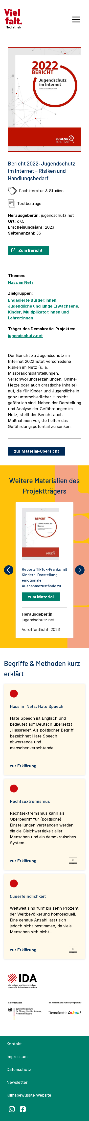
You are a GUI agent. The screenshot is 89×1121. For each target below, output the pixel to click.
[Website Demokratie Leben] (64, 1011)
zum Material (41, 596)
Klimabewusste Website (28, 1095)
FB (23, 1109)
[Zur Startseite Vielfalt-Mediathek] (13, 18)
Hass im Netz (21, 282)
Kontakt (14, 1043)
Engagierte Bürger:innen (32, 300)
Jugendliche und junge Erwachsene (43, 306)
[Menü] (76, 21)
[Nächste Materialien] (80, 570)
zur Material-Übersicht (36, 451)
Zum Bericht (30, 250)
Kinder (14, 312)
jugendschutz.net (25, 335)
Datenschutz (18, 1069)
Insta (12, 1109)
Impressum (16, 1056)
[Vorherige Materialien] (9, 570)
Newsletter (17, 1082)
